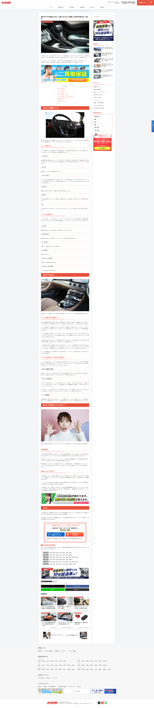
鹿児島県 (104, 669)
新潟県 (50, 557)
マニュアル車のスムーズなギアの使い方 (65, 96)
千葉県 (63, 554)
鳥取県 (50, 561)
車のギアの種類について (62, 88)
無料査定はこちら (143, 2)
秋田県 (63, 552)
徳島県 (67, 561)
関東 (95, 119)
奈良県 (63, 559)
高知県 (76, 561)
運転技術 (55, 581)
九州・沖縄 (96, 130)
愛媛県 (73, 561)
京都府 (57, 559)
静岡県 (73, 557)
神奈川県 (70, 554)
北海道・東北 (97, 116)
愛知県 (76, 557)
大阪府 (50, 559)
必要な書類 (72, 7)
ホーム (51, 7)
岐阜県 (70, 557)
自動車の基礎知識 (97, 89)
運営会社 (102, 7)
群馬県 (57, 554)
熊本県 (91, 669)
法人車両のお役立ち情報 (99, 108)
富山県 (54, 557)
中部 (95, 122)
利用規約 (45, 686)
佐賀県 (83, 669)
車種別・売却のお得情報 (99, 102)
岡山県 (57, 561)
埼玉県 (60, 554)
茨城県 (50, 554)
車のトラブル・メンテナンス (47, 581)
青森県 (54, 552)
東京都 (67, 554)
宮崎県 (100, 669)
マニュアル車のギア (62, 91)
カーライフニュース (98, 100)
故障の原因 (60, 99)
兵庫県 (54, 559)
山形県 (67, 552)
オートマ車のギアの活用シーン (64, 94)
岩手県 (57, 552)
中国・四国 (96, 127)
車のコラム (92, 7)
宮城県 (60, 552)
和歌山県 (70, 559)
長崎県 (87, 669)
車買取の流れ (61, 7)
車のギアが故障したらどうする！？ (64, 98)
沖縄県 (109, 669)
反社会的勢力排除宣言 (62, 686)
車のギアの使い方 (60, 93)
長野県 (67, 557)
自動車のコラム (97, 86)
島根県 (54, 561)
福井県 (60, 557)
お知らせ (79, 686)
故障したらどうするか (62, 101)
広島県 (60, 561)
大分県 (96, 669)
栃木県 (54, 554)
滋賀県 (60, 559)
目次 (63, 86)
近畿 (95, 124)
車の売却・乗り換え (98, 97)
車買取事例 (82, 7)
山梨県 (63, 557)
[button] (77, 589)
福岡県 (79, 669)
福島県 (70, 552)
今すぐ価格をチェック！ (152, 126)
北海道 (50, 552)
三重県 (67, 559)
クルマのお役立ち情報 (98, 105)
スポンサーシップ (71, 686)
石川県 (57, 557)
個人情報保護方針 (52, 686)
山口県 (63, 561)
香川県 (70, 561)
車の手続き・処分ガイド (98, 94)
